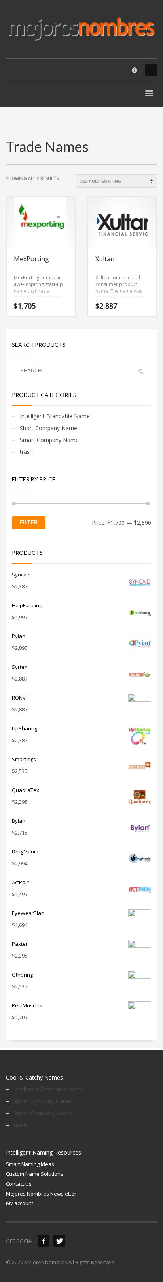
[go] (141, 371)
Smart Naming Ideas (30, 1164)
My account (19, 1203)
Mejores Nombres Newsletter (41, 1193)
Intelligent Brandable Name (55, 416)
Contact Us (19, 1183)
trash (26, 451)
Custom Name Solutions (34, 1173)
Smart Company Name (49, 440)
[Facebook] (43, 1241)
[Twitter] (59, 1241)
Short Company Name (48, 428)
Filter (29, 523)
